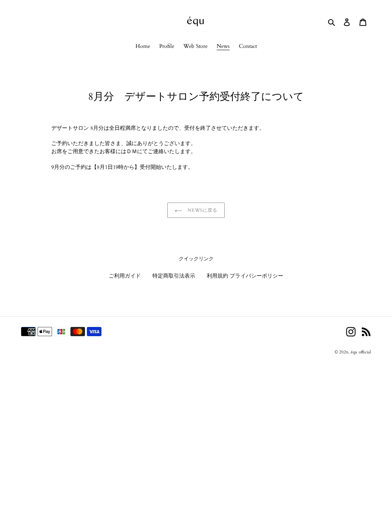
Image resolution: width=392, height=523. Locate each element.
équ (354, 352)
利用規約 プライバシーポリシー (245, 275)
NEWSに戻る (202, 210)
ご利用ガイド (125, 275)
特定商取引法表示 (173, 275)
